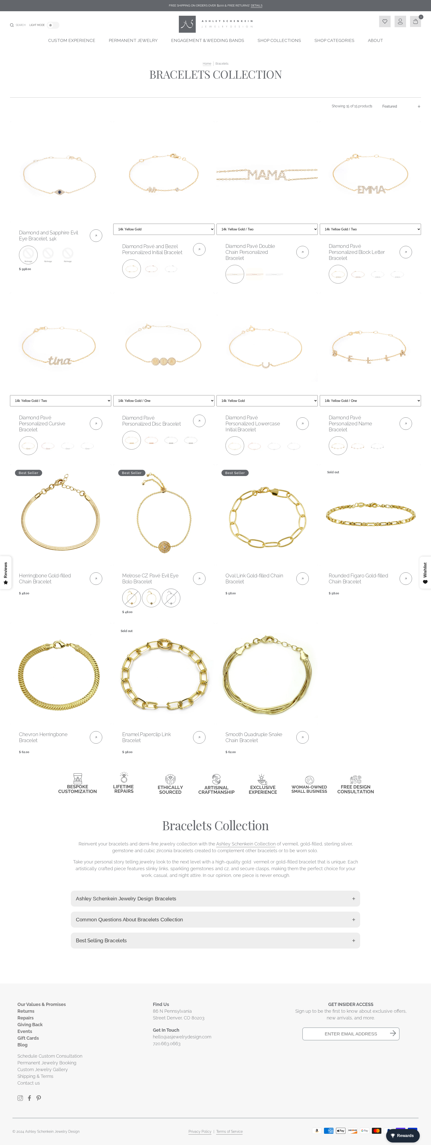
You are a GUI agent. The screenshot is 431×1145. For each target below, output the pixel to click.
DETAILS (256, 5)
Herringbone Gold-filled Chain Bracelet (45, 579)
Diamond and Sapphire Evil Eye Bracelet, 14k (48, 236)
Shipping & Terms (35, 1076)
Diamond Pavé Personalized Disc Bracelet (151, 421)
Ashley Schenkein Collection (246, 843)
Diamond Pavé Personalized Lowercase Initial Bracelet (252, 424)
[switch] (53, 25)
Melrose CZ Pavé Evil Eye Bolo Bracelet (150, 579)
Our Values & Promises (41, 1004)
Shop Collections (279, 40)
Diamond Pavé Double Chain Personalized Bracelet (250, 252)
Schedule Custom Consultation (49, 1056)
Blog (22, 1044)
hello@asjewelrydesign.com (182, 1036)
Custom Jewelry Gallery (42, 1069)
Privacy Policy (200, 1132)
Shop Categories (334, 40)
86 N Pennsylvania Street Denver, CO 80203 (179, 1014)
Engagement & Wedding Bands (207, 40)
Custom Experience (71, 40)
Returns (25, 1011)
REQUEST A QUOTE (164, 229)
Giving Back (30, 1024)
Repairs (25, 1017)
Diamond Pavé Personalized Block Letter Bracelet (357, 252)
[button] (17, 25)
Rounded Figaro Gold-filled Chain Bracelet (358, 579)
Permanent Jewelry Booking (46, 1062)
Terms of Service (229, 1132)
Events (24, 1031)
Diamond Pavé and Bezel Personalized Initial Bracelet (152, 249)
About (375, 40)
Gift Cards (28, 1038)
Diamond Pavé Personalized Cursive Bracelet (42, 424)
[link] (60, 171)
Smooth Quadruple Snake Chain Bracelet (253, 737)
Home (207, 63)
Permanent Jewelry (133, 40)
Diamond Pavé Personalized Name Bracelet (350, 424)
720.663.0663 (167, 1043)
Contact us (28, 1083)
